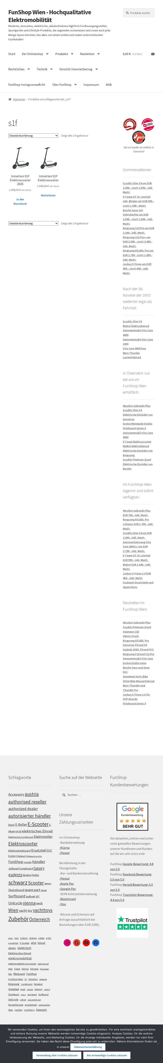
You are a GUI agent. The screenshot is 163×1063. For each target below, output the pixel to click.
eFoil (18, 831)
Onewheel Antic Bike (135, 676)
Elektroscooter (23, 843)
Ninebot (27, 875)
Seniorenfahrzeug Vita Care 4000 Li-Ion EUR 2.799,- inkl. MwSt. (137, 546)
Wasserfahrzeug (15, 1004)
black (11, 825)
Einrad (41, 943)
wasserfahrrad (34, 999)
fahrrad (25, 969)
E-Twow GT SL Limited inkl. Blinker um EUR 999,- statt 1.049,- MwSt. (138, 201)
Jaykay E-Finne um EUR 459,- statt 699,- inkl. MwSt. (137, 268)
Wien (13, 910)
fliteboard (19, 974)
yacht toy (25, 910)
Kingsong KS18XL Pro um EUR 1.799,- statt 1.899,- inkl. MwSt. (138, 255)
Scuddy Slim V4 (132, 321)
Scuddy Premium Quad (137, 459)
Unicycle (15, 903)
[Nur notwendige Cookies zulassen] (158, 1044)
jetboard (43, 979)
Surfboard (16, 896)
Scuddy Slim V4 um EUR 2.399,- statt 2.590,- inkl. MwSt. (138, 187)
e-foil (48, 938)
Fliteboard (21, 856)
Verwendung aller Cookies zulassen (57, 1055)
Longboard (26, 868)
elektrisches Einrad (37, 831)
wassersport (31, 1004)
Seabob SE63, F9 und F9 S (138, 649)
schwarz (17, 882)
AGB (109, 85)
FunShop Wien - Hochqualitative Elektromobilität (49, 16)
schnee (30, 989)
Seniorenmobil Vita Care (138, 658)
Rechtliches (16, 69)
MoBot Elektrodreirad (136, 446)
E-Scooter (38, 824)
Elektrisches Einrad (19, 953)
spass (23, 994)
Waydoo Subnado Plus (136, 406)
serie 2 (47, 989)
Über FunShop (61, 85)
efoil (33, 943)
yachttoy (18, 1010)
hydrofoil (28, 862)
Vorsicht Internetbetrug (75, 69)
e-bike (41, 938)
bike (16, 938)
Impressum (91, 85)
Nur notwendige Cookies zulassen (107, 1055)
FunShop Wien (15, 979)
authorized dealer (23, 808)
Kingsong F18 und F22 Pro (138, 654)
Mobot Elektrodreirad (136, 326)
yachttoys (42, 910)
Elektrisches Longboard (20, 837)
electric (12, 948)
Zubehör (18, 918)
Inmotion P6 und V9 (135, 645)
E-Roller (21, 824)
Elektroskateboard (19, 850)
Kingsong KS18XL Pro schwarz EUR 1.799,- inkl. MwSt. (138, 524)
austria (32, 794)
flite (10, 974)
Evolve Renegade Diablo (137, 423)
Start (12, 54)
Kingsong (13, 984)
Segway (47, 883)
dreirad (33, 938)
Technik (42, 69)
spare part (32, 890)
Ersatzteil (38, 850)
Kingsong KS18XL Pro (136, 640)
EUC (49, 850)
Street (44, 890)
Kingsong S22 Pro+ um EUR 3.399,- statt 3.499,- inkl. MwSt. (137, 241)
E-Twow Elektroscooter (137, 441)
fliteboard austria (34, 856)
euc (10, 968)
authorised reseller (27, 802)
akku (10, 938)
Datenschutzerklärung (88, 1047)
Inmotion (33, 979)
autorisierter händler (29, 816)
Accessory (16, 794)
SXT (38, 896)
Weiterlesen (48, 195)
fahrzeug (34, 969)
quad (22, 989)
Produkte (61, 54)
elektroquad (43, 964)
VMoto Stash (131, 636)
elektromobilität (20, 958)
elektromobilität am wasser (22, 963)
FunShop (15, 861)
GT (26, 979)
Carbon (24, 938)
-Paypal (64, 853)
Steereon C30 (131, 631)
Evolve (12, 856)
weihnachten (44, 1005)
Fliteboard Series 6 (134, 428)
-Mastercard (67, 899)
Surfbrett (30, 896)
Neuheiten (87, 54)
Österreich (39, 919)
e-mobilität (13, 943)
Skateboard (16, 890)
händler (38, 861)
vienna (29, 903)
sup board (32, 994)
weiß (39, 903)
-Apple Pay (66, 884)
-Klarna (64, 848)
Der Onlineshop (32, 54)
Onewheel (13, 989)
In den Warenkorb (20, 202)
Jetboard (13, 868)
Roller (35, 875)
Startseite (19, 99)
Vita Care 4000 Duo (134, 348)
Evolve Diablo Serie (134, 663)
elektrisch (24, 948)
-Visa (62, 904)
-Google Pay (67, 889)
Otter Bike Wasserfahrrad (138, 681)
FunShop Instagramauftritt (26, 85)
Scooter (36, 883)
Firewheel (44, 969)
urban (23, 999)
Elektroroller (43, 837)
